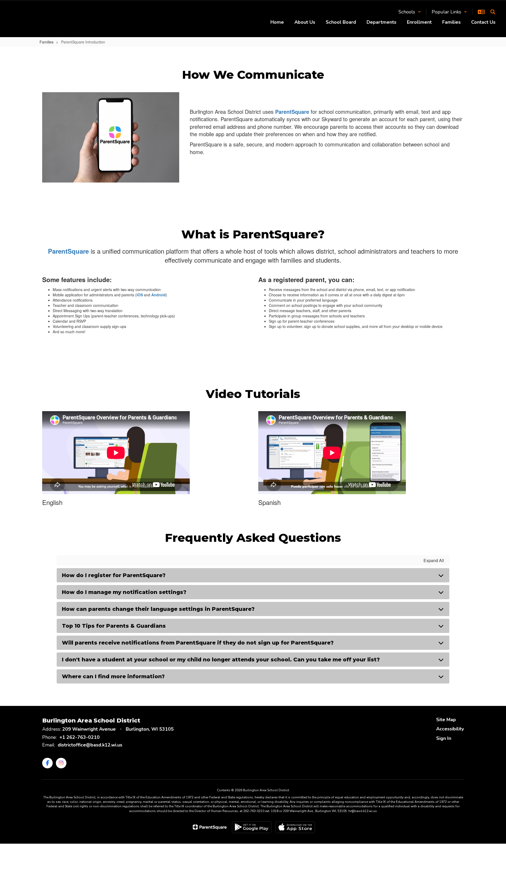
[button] (409, 12)
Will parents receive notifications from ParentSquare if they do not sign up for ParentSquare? (198, 643)
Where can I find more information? (113, 676)
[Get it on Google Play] (251, 827)
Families (46, 42)
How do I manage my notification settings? (124, 592)
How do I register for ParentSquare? (114, 575)
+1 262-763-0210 (79, 737)
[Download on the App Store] (295, 827)
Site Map (446, 719)
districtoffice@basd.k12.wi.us (90, 745)
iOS (140, 294)
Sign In (443, 738)
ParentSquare (292, 111)
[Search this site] (492, 11)
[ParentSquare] (209, 827)
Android (158, 294)
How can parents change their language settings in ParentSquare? (158, 609)
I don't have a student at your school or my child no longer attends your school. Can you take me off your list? (221, 659)
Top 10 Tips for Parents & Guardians (114, 626)
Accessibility (450, 729)
